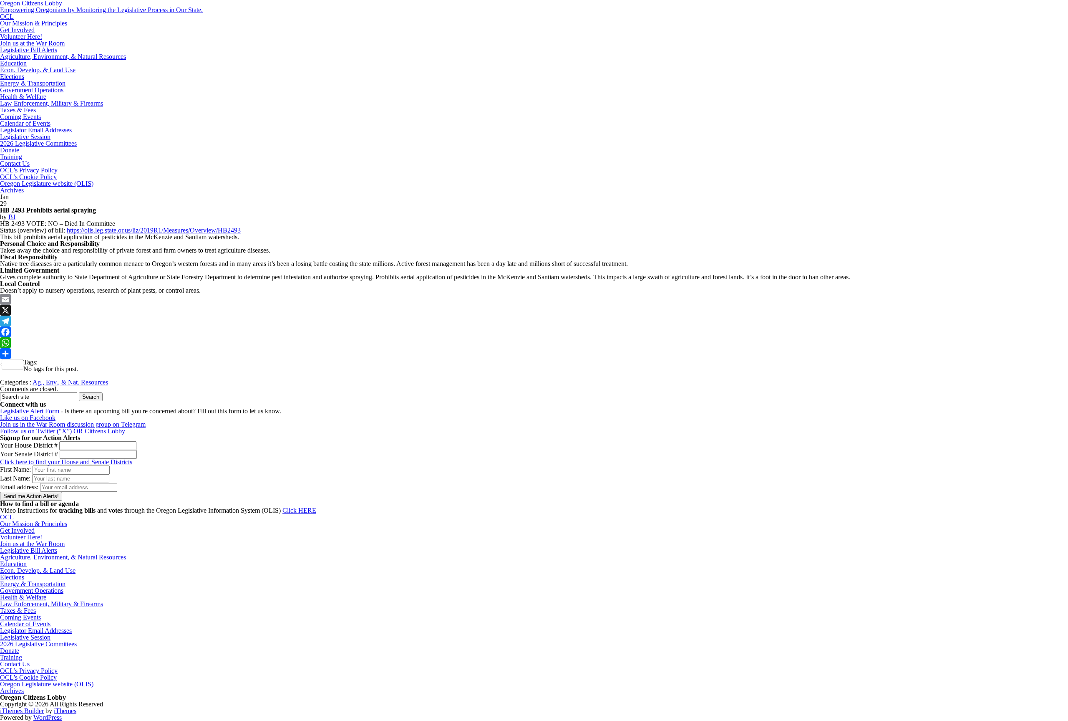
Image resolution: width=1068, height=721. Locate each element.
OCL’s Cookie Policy (28, 176)
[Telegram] (534, 321)
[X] (534, 310)
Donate (9, 150)
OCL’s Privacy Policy (29, 170)
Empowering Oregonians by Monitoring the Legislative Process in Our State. (101, 9)
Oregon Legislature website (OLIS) (46, 183)
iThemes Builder (22, 710)
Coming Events (20, 116)
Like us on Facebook (27, 417)
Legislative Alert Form (29, 411)
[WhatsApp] (534, 342)
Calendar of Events (25, 123)
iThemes (65, 710)
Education (13, 63)
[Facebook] (534, 331)
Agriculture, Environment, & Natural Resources (63, 56)
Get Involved (17, 29)
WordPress (47, 717)
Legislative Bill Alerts (28, 49)
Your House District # (29, 445)
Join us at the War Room (32, 43)
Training (11, 156)
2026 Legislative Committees (38, 143)
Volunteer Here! (21, 36)
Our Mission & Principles (33, 23)
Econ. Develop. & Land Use (38, 69)
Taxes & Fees (18, 110)
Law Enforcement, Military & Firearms (51, 103)
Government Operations (31, 90)
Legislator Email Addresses (36, 130)
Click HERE (299, 510)
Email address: (20, 487)
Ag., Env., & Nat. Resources (70, 382)
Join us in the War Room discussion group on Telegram (73, 424)
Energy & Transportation (32, 83)
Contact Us (15, 163)
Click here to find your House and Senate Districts (66, 461)
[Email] (534, 299)
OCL (7, 16)
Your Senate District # (29, 454)
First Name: (15, 469)
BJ (11, 216)
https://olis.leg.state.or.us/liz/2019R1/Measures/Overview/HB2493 (154, 230)
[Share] (534, 353)
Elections (12, 76)
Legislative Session (25, 136)
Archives (12, 190)
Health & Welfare (23, 96)
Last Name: (15, 478)
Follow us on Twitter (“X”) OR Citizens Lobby (62, 431)
